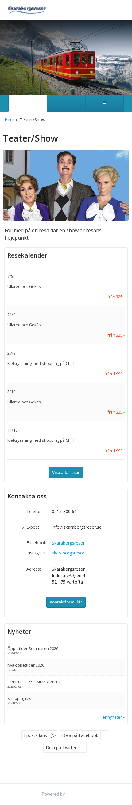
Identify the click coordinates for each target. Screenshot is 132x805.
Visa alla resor (66, 472)
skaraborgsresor (68, 553)
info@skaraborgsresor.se (77, 527)
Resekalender (27, 255)
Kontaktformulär (66, 602)
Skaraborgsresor (68, 543)
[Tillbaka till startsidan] (26, 10)
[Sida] (27, 103)
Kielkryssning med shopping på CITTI (40, 363)
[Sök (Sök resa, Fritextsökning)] (66, 103)
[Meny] (104, 103)
